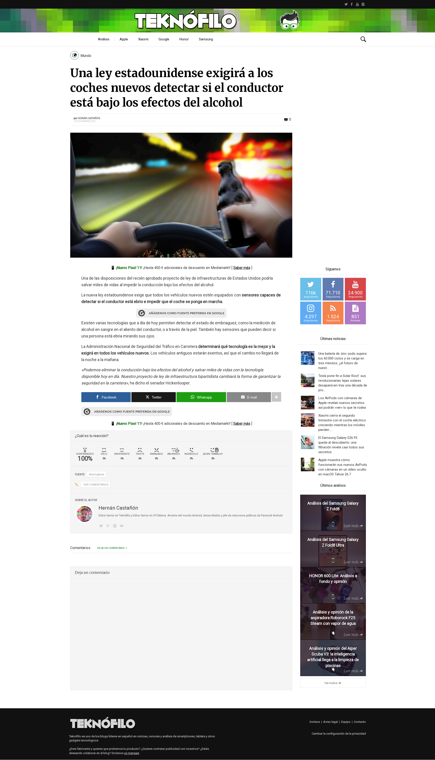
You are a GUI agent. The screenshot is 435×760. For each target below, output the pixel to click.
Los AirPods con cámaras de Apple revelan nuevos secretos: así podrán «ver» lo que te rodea (342, 403)
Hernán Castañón (88, 118)
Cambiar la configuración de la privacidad (339, 733)
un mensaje (131, 753)
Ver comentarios (95, 484)
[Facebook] (352, 4)
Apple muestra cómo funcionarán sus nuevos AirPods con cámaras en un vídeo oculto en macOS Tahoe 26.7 (342, 467)
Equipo (345, 721)
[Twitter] (346, 4)
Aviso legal (330, 721)
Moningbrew (96, 474)
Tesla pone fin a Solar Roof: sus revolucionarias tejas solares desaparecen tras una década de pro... (342, 383)
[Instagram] (363, 4)
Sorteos (314, 721)
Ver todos (330, 683)
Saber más (241, 268)
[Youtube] (357, 4)
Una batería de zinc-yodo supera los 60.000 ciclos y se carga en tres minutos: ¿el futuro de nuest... (342, 361)
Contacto (360, 721)
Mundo (85, 56)
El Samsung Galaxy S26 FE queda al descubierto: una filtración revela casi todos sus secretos (341, 445)
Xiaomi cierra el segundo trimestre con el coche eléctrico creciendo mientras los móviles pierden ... (342, 422)
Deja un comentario (111, 548)
